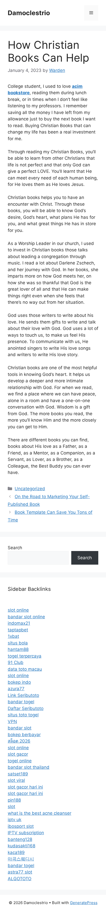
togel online (20, 760)
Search (15, 547)
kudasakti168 (21, 845)
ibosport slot (21, 826)
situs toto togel (23, 714)
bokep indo (19, 682)
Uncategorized (30, 488)
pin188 (14, 800)
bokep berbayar (24, 734)
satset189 (18, 773)
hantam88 (18, 649)
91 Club (15, 662)
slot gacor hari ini (25, 787)
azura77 (16, 688)
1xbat (13, 636)
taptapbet (18, 629)
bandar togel (21, 701)
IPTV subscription (26, 832)
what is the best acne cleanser (39, 813)
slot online (18, 610)
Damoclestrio (29, 13)
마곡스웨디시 (21, 858)
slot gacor (18, 754)
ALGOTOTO (19, 878)
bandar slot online (26, 616)
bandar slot (19, 727)
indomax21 (19, 623)
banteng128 (20, 839)
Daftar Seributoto (25, 708)
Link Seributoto (23, 695)
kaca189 (16, 852)
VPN (12, 721)
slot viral (16, 780)
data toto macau (25, 669)
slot (11, 806)
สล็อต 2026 (19, 741)
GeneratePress (84, 902)
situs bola (18, 643)
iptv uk (14, 819)
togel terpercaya (24, 656)
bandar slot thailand (28, 767)
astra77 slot (20, 872)
